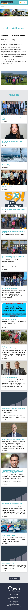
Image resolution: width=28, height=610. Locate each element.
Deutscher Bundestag (14, 604)
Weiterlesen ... (5, 122)
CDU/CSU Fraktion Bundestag (14, 605)
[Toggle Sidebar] (2, 7)
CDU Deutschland (14, 601)
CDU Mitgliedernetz (14, 603)
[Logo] (7, 2)
